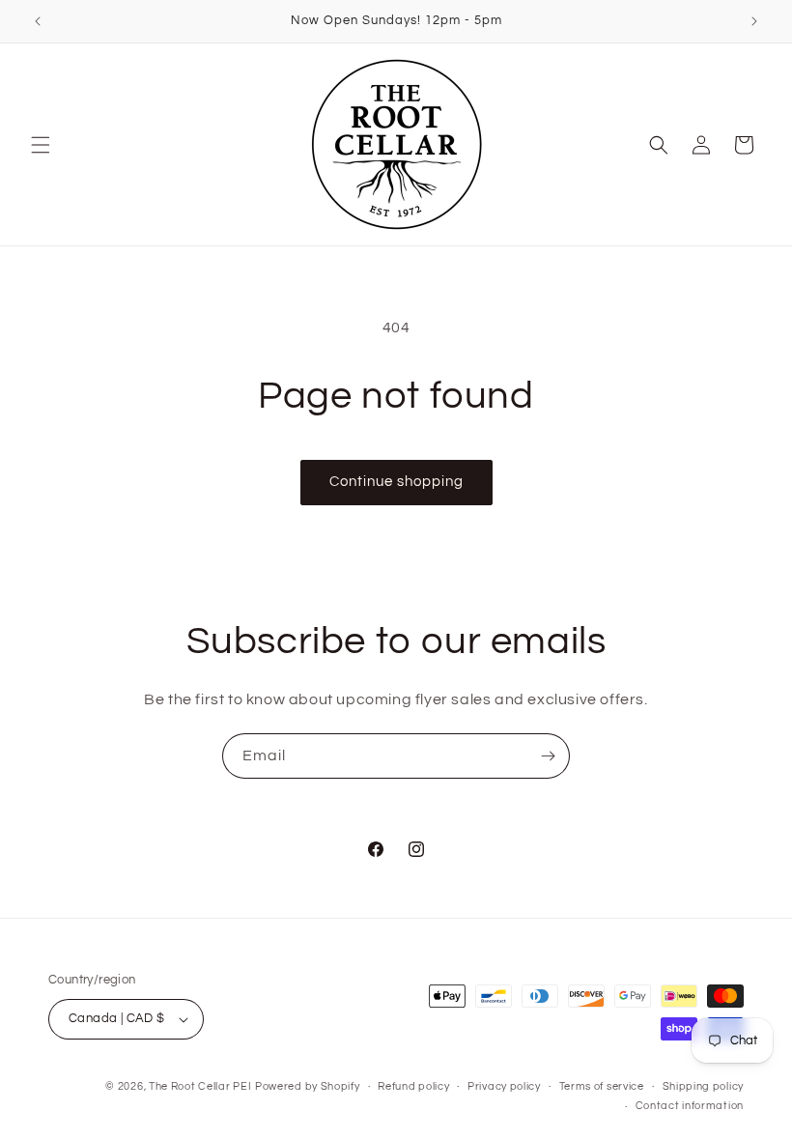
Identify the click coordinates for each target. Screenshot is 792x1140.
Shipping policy (704, 1086)
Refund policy (413, 1086)
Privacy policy (504, 1086)
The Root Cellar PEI (200, 1086)
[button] (40, 145)
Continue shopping (396, 481)
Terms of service (601, 1086)
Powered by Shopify (307, 1086)
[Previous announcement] (37, 21)
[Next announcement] (754, 21)
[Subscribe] (547, 756)
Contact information (690, 1105)
